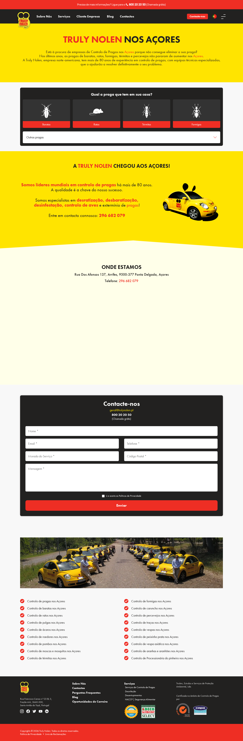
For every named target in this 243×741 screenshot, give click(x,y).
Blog (110, 16)
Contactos (127, 16)
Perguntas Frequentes (86, 693)
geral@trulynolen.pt (121, 410)
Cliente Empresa (88, 16)
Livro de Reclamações (55, 734)
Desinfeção (130, 691)
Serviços (64, 16)
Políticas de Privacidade (130, 495)
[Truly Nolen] (24, 16)
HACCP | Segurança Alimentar (140, 699)
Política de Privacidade (31, 734)
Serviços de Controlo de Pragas (140, 687)
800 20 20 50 (137, 4)
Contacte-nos (197, 16)
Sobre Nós (44, 16)
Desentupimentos (133, 695)
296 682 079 (112, 215)
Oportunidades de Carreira (90, 701)
